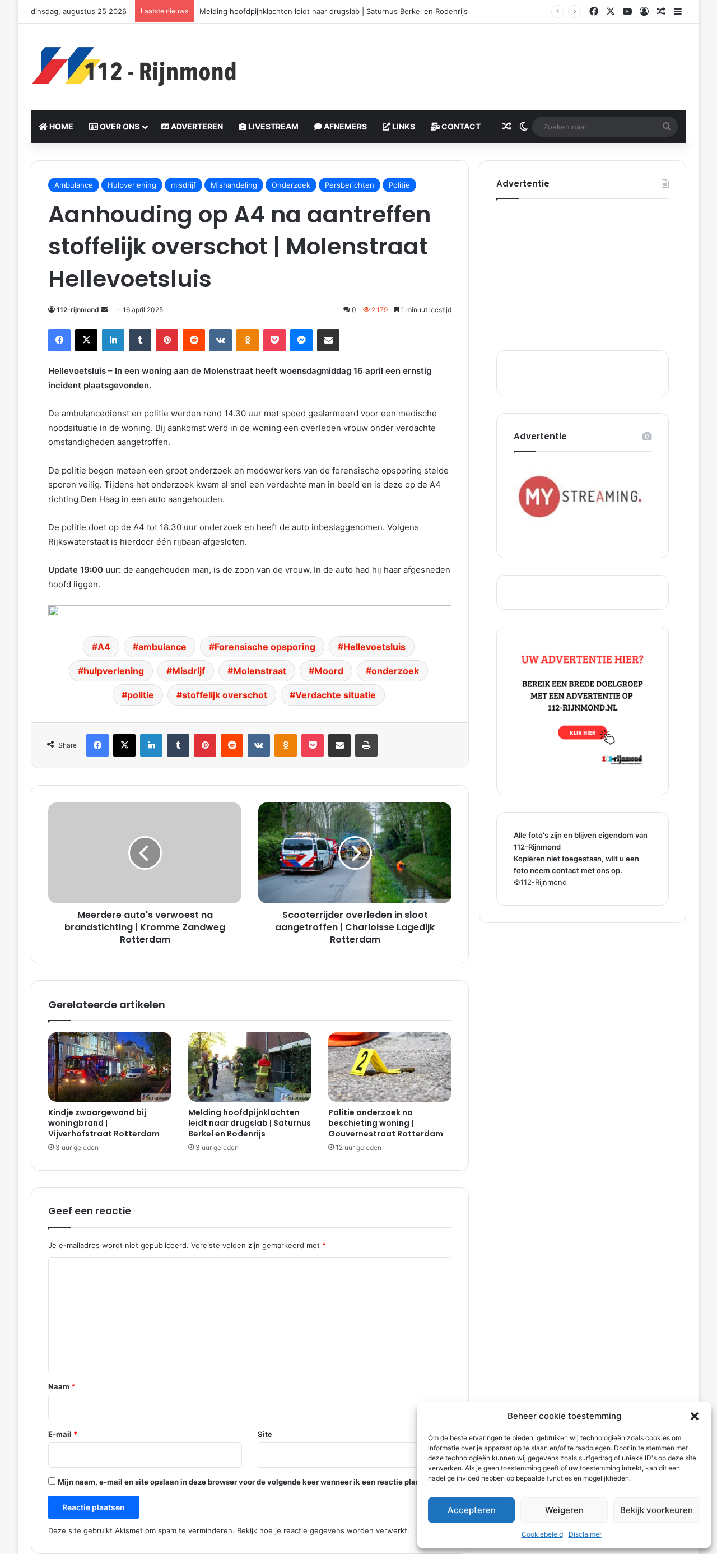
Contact (460, 126)
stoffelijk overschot (224, 695)
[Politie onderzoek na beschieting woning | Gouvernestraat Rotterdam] (389, 1067)
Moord (328, 670)
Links (402, 126)
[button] (694, 1416)
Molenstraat (259, 670)
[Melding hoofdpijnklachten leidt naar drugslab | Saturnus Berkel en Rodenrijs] (249, 1067)
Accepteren (472, 1510)
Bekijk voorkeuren (656, 1510)
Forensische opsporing (265, 646)
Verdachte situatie (335, 695)
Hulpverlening (132, 184)
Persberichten (349, 184)
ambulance (162, 646)
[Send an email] (104, 309)
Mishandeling (234, 184)
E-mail (62, 1434)
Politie (399, 184)
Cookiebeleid (542, 1534)
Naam (61, 1386)
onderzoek (395, 670)
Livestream (272, 126)
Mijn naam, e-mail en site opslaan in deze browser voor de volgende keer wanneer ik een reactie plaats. (243, 1481)
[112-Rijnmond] (134, 66)
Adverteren (196, 126)
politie (140, 695)
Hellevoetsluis (374, 646)
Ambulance (73, 184)
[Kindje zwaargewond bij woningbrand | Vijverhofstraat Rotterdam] (109, 1067)
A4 (103, 646)
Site (265, 1434)
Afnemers (344, 126)
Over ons (118, 126)
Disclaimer (585, 1534)
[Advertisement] (470, 60)
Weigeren (564, 1510)
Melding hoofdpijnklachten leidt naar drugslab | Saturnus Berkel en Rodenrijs (333, 11)
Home (60, 126)
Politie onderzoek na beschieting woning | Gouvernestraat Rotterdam (385, 1123)
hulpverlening (113, 670)
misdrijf (183, 184)
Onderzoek (291, 184)
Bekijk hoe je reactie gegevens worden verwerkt (322, 1530)
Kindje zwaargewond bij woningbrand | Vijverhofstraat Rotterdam (104, 1123)
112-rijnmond (78, 309)
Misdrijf (188, 670)
